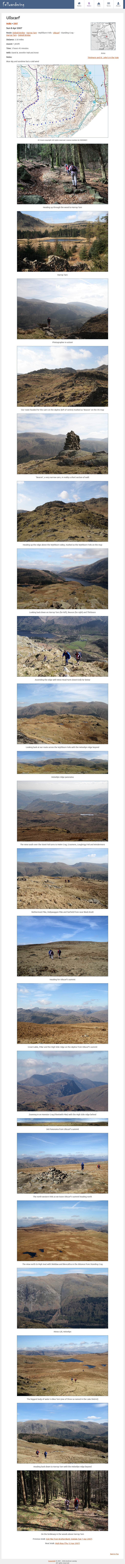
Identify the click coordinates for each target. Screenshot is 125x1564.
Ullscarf (56, 33)
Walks (89, 6)
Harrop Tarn (31, 33)
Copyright (51, 1561)
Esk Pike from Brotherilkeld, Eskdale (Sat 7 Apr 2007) (69, 1539)
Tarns (109, 6)
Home (79, 6)
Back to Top (114, 1554)
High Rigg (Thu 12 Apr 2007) (67, 1543)
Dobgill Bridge (19, 33)
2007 (15, 23)
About (118, 6)
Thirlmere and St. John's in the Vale (103, 57)
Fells (98, 6)
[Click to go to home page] (16, 4)
